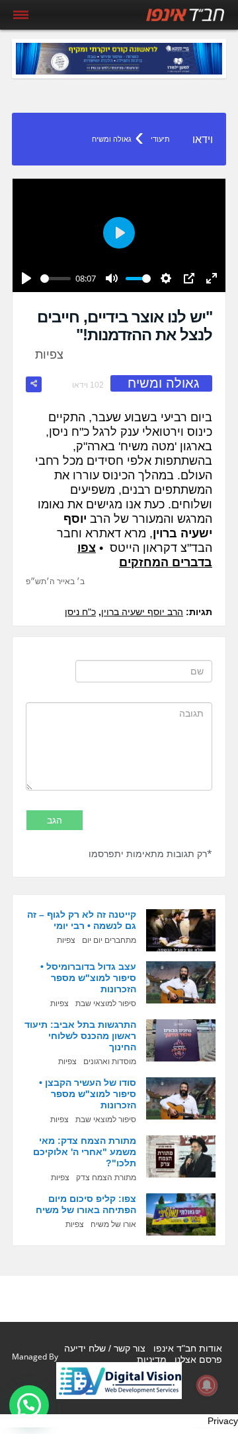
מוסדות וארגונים (109, 1061)
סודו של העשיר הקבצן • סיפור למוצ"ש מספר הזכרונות (87, 1093)
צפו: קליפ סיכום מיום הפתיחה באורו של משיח (86, 1204)
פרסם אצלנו (198, 1359)
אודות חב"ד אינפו (187, 1348)
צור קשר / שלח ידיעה (104, 1348)
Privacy (223, 1421)
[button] (29, 1405)
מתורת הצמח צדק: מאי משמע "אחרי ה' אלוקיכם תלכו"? (84, 1151)
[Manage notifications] (207, 1385)
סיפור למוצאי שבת (105, 1003)
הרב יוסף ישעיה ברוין (142, 612)
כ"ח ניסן (80, 612)
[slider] (55, 278)
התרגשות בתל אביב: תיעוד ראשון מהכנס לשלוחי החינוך (80, 1035)
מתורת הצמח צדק (106, 1177)
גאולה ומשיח (112, 139)
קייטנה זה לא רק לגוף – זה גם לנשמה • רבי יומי (81, 920)
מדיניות (152, 1359)
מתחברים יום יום (109, 940)
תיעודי (160, 139)
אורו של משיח (113, 1224)
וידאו (202, 139)
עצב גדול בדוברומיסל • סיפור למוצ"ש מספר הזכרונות (88, 977)
